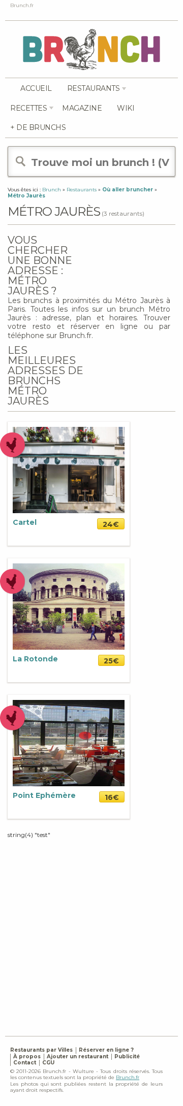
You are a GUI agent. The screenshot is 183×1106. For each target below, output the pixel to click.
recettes (28, 108)
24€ (111, 524)
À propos (27, 1056)
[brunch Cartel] (69, 469)
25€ (111, 660)
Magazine (82, 108)
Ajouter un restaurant (77, 1056)
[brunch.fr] (91, 49)
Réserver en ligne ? (106, 1050)
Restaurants (93, 88)
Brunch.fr (127, 1077)
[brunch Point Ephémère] (69, 742)
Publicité (127, 1056)
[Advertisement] (91, 930)
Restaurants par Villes (41, 1050)
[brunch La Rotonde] (69, 606)
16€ (112, 797)
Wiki (125, 108)
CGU (48, 1062)
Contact (24, 1062)
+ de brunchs (38, 127)
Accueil (36, 88)
